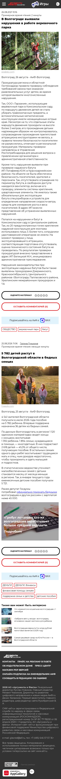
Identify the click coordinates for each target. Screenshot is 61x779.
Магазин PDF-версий (15, 670)
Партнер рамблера (28, 764)
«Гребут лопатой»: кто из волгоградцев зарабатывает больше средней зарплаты (26, 521)
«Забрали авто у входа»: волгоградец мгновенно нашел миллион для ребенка (33, 620)
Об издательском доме (17, 665)
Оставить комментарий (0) (30, 306)
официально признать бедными (37, 492)
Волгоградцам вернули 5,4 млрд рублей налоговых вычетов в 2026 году (33, 629)
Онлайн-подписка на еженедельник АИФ (29, 674)
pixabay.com (8, 71)
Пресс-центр (43, 665)
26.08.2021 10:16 (9, 12)
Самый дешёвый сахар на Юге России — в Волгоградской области (33, 639)
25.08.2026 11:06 (9, 343)
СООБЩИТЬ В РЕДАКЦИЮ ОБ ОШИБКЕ (24, 678)
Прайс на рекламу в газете (34, 661)
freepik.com (7, 406)
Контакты (8, 661)
